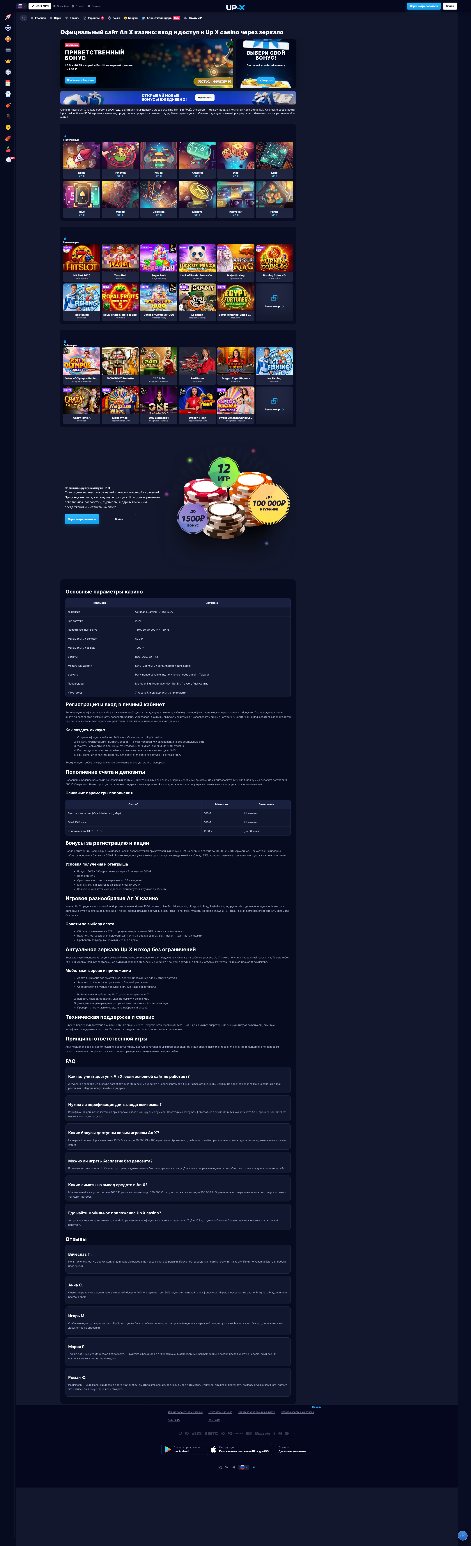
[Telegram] (233, 1467)
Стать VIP (195, 17)
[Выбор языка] (21, 6)
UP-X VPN (42, 6)
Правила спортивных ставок (297, 1411)
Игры (57, 17)
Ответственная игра (220, 1411)
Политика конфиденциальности (256, 1411)
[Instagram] (220, 1467)
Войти (450, 6)
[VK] (227, 1467)
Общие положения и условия (185, 1411)
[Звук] (254, 1467)
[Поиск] (23, 18)
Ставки (74, 17)
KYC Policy (214, 1419)
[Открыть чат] (463, 1535)
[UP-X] (235, 7)
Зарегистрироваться (424, 6)
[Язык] (243, 1467)
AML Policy (174, 1419)
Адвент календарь (163, 17)
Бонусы (133, 17)
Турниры (95, 17)
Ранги (116, 17)
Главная (40, 17)
